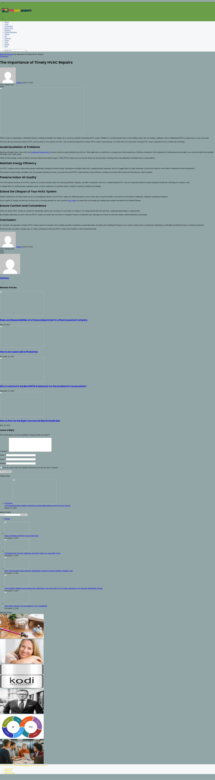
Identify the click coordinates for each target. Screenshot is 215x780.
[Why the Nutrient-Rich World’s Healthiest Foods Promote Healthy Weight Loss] (16, 568)
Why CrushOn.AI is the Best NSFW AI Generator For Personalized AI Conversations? (43, 386)
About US (8, 771)
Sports (6, 40)
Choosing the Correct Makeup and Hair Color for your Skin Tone (32, 553)
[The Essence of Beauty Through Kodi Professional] (22, 688)
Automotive (8, 26)
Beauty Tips (8, 28)
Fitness (6, 34)
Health (6, 44)
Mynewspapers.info (25, 765)
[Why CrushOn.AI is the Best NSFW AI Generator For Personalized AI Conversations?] (22, 381)
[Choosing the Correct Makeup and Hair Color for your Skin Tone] (16, 551)
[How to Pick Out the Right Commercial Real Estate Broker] (22, 416)
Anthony (19, 83)
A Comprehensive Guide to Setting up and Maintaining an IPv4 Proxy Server (37, 505)
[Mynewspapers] (17, 15)
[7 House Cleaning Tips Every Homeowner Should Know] (22, 638)
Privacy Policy (9, 773)
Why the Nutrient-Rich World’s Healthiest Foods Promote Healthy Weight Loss (38, 571)
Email (2, 459)
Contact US (8, 769)
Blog (6, 46)
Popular (7, 519)
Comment (4, 451)
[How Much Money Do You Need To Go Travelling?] (16, 603)
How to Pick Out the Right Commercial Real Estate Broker (30, 420)
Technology (9, 54)
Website (3, 463)
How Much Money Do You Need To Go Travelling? (25, 606)
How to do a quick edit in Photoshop (19, 351)
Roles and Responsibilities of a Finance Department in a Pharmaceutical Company (43, 320)
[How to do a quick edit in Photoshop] (22, 347)
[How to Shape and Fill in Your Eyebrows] (16, 533)
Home (6, 22)
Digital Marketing (10, 32)
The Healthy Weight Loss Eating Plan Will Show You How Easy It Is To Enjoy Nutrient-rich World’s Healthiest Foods (53, 588)
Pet (5, 36)
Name (3, 455)
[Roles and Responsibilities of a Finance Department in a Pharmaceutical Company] (22, 315)
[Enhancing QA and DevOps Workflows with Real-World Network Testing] (22, 738)
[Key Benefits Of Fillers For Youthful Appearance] (22, 663)
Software (7, 38)
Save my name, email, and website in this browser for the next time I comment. (30, 468)
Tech (6, 42)
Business (7, 30)
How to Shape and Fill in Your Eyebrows (21, 535)
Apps (6, 24)
